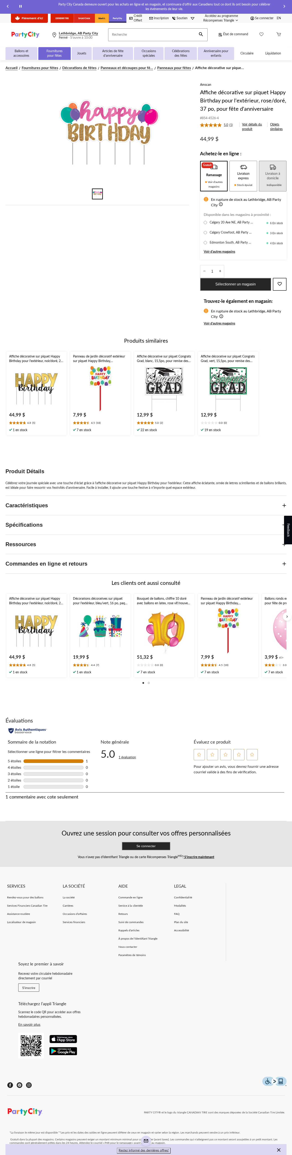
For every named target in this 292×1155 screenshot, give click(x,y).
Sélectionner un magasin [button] (235, 284)
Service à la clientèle (130, 905)
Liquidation (273, 53)
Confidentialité (183, 897)
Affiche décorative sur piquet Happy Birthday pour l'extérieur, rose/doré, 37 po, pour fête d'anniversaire (243, 101)
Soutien (182, 18)
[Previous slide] (7, 7)
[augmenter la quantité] (204, 271)
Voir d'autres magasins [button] (219, 251)
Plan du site (181, 922)
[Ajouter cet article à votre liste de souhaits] (280, 284)
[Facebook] (10, 1085)
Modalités (180, 905)
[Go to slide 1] (97, 193)
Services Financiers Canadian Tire (27, 905)
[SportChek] (84, 18)
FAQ (177, 914)
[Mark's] (102, 18)
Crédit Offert (138, 18)
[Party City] (117, 18)
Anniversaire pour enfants (216, 53)
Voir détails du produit (252, 127)
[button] (201, 35)
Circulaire (246, 53)
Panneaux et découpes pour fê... (127, 68)
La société (69, 897)
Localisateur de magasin (21, 922)
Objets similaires (276, 127)
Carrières (68, 905)
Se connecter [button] (264, 18)
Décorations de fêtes (79, 68)
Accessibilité (181, 930)
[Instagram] (29, 1085)
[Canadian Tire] (62, 18)
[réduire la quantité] (220, 271)
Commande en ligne (130, 897)
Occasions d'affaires (75, 914)
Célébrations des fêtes (181, 53)
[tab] (214, 176)
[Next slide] (284, 7)
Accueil (11, 68)
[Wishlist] (261, 35)
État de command (235, 34)
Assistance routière (18, 914)
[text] (36, 423)
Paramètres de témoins (132, 955)
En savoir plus (29, 1024)
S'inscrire (28, 988)
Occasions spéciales (149, 53)
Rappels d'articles (128, 930)
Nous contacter (127, 946)
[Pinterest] (19, 1085)
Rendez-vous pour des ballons (25, 897)
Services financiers (74, 922)
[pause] (20, 7)
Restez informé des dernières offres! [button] (144, 1150)
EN (279, 18)
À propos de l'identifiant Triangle (137, 938)
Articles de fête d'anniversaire (112, 53)
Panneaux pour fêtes (174, 68)
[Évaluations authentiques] (28, 730)
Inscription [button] (161, 18)
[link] (218, 125)
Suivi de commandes (130, 922)
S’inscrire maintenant (199, 857)
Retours (123, 914)
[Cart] (278, 35)
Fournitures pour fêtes (55, 53)
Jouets (81, 53)
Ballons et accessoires (21, 53)
